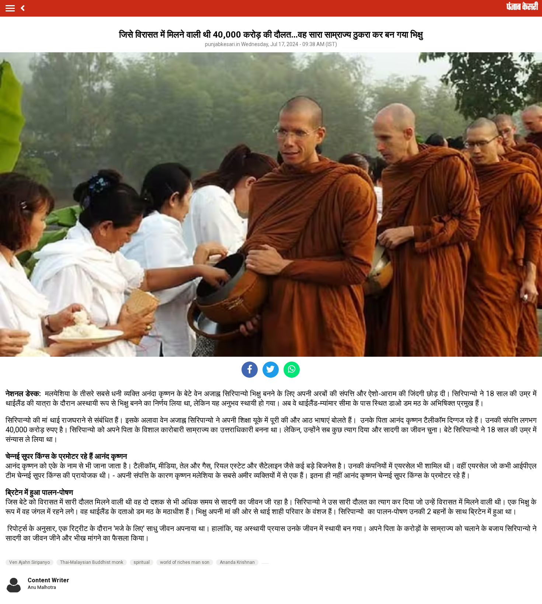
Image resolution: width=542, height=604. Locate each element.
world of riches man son (184, 562)
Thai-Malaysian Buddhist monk (91, 562)
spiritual (141, 562)
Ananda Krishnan (237, 562)
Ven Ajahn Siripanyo (29, 562)
